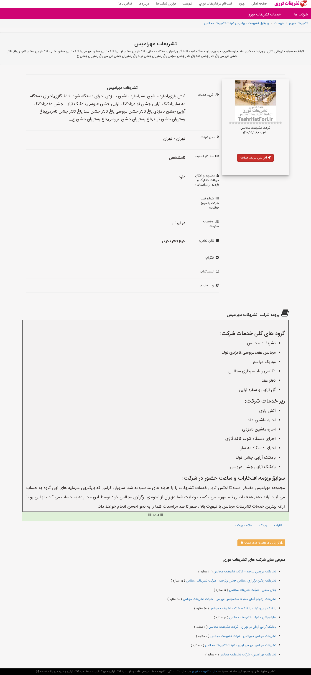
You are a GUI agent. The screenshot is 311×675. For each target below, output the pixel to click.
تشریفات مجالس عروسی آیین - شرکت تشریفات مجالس (240, 645)
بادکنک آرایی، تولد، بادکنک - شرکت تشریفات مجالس (242, 608)
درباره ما (144, 4)
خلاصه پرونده (243, 525)
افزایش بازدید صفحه (254, 158)
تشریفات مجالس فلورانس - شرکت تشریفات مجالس (242, 636)
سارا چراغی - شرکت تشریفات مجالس (252, 617)
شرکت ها (301, 15)
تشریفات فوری (298, 23)
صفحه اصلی (259, 4)
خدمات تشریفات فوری (264, 15)
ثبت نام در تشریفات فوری (215, 4)
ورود (242, 4)
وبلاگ (263, 525)
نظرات (278, 525)
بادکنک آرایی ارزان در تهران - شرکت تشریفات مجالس (242, 627)
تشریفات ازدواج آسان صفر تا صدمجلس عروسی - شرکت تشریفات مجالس (229, 599)
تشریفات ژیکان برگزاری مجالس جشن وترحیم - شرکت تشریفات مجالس (230, 581)
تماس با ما (125, 4)
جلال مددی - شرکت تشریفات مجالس (252, 590)
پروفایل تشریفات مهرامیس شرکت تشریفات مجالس (236, 23)
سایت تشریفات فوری (204, 671)
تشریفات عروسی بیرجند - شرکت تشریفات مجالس (244, 571)
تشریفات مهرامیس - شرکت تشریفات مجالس (247, 654)
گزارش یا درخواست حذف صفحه (261, 543)
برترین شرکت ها (166, 4)
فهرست (187, 4)
